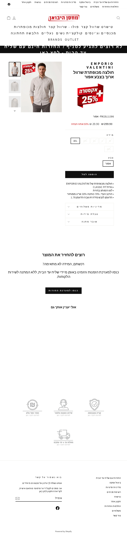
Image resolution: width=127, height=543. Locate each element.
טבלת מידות (89, 214)
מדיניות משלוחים (89, 206)
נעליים (48, 33)
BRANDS (55, 40)
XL (94, 141)
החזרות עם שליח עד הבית (106, 2)
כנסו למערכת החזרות (63, 290)
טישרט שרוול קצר (97, 27)
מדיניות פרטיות (68, 2)
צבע (111, 157)
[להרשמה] (17, 498)
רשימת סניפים (51, 2)
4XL (109, 149)
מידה (110, 135)
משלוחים (94, 6)
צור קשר (83, 6)
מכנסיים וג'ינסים (100, 33)
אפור (108, 163)
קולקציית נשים (69, 33)
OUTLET (72, 40)
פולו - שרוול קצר (64, 27)
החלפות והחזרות (110, 6)
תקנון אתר (26, 2)
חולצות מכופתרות (30, 27)
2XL (85, 141)
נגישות (38, 2)
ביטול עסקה (84, 2)
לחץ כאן (43, 491)
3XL (75, 141)
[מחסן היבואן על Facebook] (57, 508)
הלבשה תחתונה (25, 33)
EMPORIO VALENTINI (100, 65)
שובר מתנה (90, 221)
